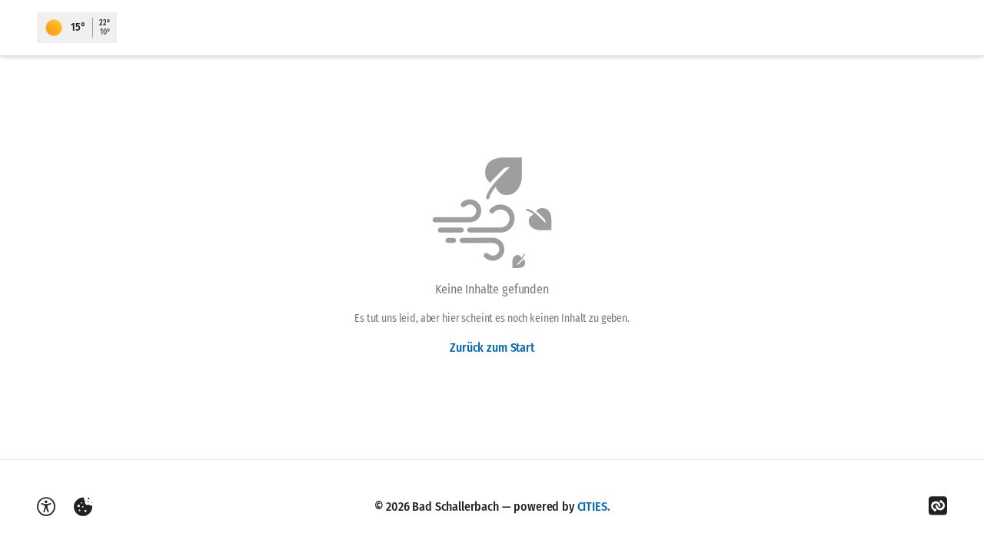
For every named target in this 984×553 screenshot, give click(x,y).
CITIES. (593, 506)
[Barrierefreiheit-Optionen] (46, 507)
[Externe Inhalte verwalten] (83, 507)
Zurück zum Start (492, 347)
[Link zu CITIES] (938, 506)
